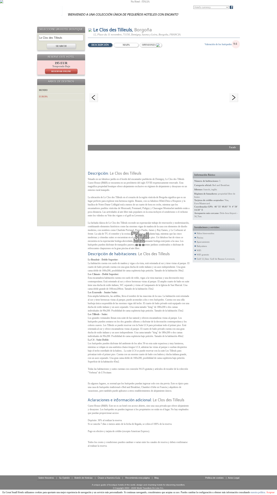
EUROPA (43, 96)
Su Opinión (64, 478)
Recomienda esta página (137, 478)
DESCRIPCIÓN (100, 45)
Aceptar (270, 492)
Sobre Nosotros (46, 478)
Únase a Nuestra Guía (109, 478)
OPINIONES (149, 45)
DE (191, 7)
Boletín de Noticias (83, 478)
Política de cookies (214, 478)
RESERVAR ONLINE (61, 71)
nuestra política (258, 492)
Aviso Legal (233, 478)
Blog (238, 7)
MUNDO (43, 90)
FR (185, 7)
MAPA (126, 45)
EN (179, 7)
